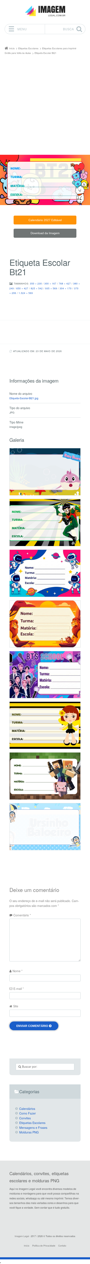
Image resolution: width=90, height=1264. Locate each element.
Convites (25, 1118)
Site (15, 1006)
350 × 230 (36, 283)
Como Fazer (27, 1113)
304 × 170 (66, 288)
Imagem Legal (22, 1236)
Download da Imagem (45, 233)
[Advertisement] (45, 102)
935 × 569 (51, 288)
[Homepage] (45, 11)
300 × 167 (50, 283)
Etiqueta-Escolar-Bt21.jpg (23, 398)
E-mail (18, 988)
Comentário (22, 915)
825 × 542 (37, 288)
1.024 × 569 (26, 293)
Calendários (27, 1109)
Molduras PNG (29, 1132)
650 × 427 (22, 288)
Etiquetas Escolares (32, 1123)
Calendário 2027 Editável (45, 220)
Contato (62, 1245)
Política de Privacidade (43, 1245)
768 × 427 (65, 283)
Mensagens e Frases (33, 1127)
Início (26, 1245)
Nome (17, 971)
